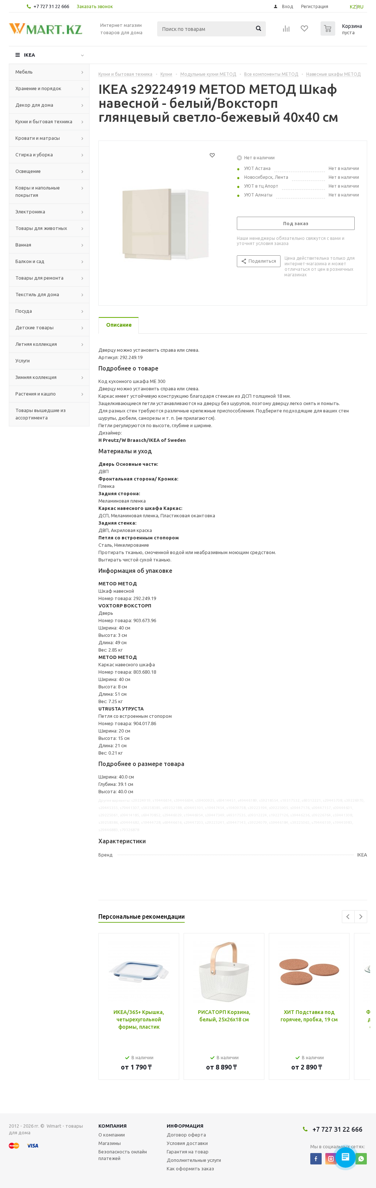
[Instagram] (331, 1158)
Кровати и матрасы (37, 138)
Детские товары (34, 327)
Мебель (24, 71)
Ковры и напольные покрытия (37, 191)
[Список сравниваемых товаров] (286, 31)
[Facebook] (316, 1158)
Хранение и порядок (38, 88)
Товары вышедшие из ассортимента (40, 414)
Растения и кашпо (35, 393)
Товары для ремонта (39, 277)
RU (360, 6)
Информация (185, 1125)
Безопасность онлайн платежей (122, 1155)
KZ (353, 6)
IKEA (29, 54)
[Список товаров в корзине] (342, 33)
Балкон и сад (29, 261)
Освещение (28, 171)
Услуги (22, 360)
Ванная (23, 244)
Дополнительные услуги (194, 1160)
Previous (348, 917)
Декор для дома (34, 104)
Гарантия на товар (188, 1151)
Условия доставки (187, 1143)
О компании (111, 1134)
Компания (112, 1125)
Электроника (30, 211)
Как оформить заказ (190, 1168)
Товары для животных (41, 228)
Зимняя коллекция (36, 377)
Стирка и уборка (34, 154)
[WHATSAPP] (361, 1158)
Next (361, 917)
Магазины (109, 1143)
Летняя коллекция (36, 344)
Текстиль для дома (37, 294)
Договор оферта (186, 1134)
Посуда (23, 310)
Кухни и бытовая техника (43, 121)
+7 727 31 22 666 (51, 6)
